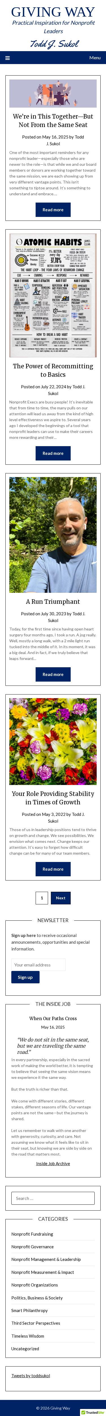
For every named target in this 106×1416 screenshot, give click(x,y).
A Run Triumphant (53, 601)
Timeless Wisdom (27, 1335)
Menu (95, 57)
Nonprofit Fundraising (32, 1233)
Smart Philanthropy (29, 1310)
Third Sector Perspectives (35, 1323)
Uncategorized (25, 1348)
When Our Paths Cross (53, 1018)
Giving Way (53, 12)
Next (61, 897)
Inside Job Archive (53, 1163)
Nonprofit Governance (32, 1246)
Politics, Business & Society (37, 1297)
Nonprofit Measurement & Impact (42, 1272)
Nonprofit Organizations (34, 1284)
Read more (53, 209)
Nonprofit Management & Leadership (46, 1259)
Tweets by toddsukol (30, 1375)
